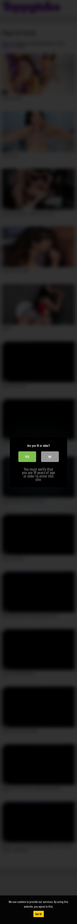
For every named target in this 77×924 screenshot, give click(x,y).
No (50, 456)
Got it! (38, 914)
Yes (27, 456)
